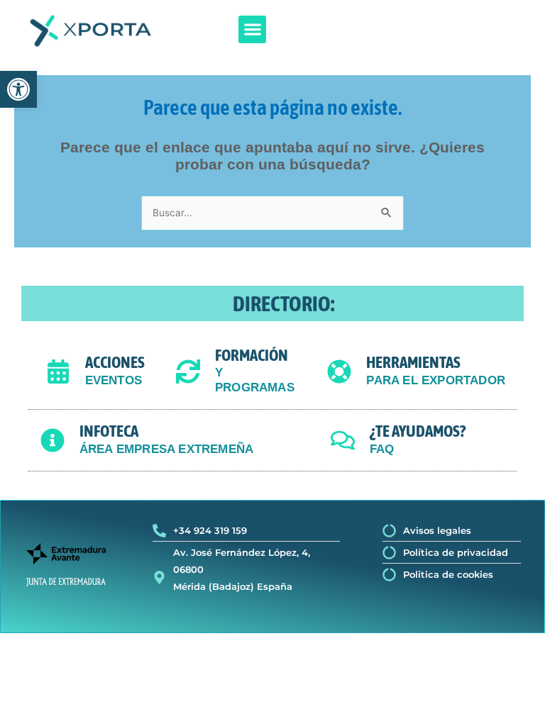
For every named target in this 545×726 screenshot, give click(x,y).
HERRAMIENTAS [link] (413, 362)
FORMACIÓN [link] (251, 355)
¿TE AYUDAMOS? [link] (418, 431)
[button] (252, 29)
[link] (18, 89)
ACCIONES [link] (115, 362)
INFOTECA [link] (108, 431)
